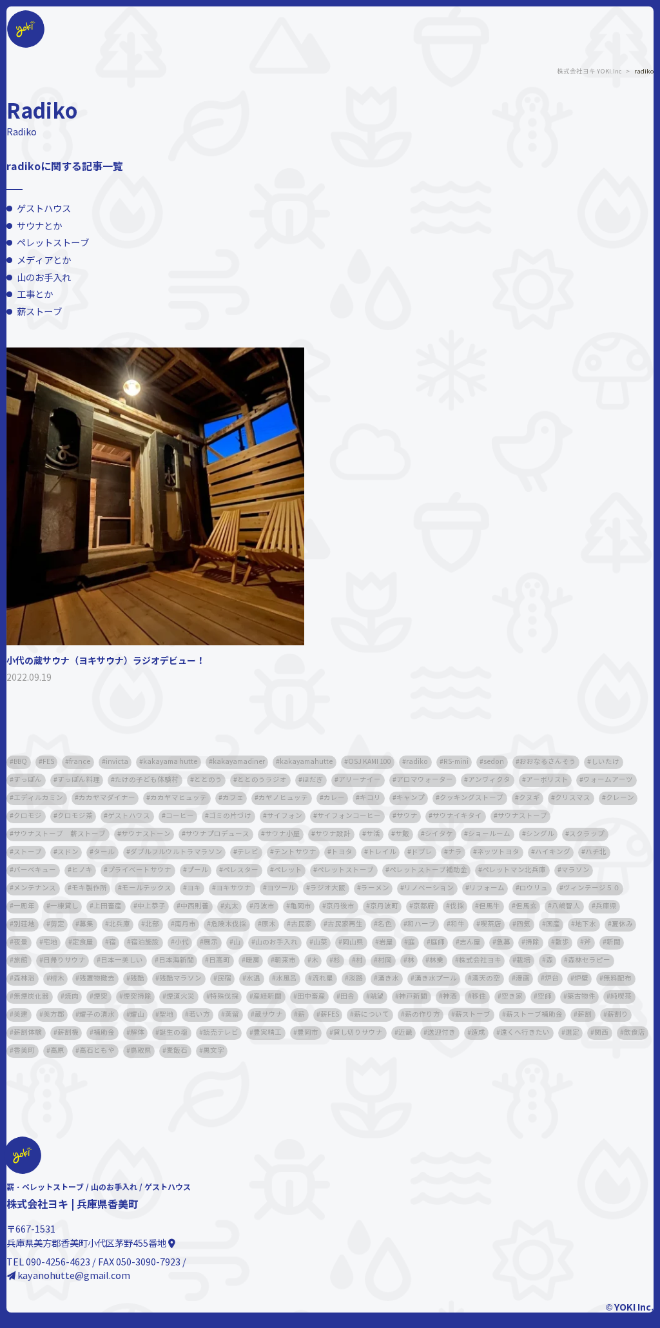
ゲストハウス (44, 209)
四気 (523, 924)
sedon (493, 761)
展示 (211, 942)
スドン (68, 852)
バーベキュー (35, 870)
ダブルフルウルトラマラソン (176, 852)
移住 (479, 996)
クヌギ (529, 798)
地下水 (585, 924)
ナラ (455, 852)
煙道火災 (180, 996)
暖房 (253, 960)
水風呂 (286, 978)
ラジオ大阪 (327, 888)
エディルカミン (38, 798)
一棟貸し (64, 906)
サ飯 (402, 834)
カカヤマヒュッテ (178, 798)
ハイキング (552, 852)
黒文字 (213, 1050)
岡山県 (353, 942)
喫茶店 (490, 924)
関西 (601, 1032)
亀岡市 (300, 906)
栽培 (523, 960)
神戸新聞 (413, 996)
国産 (553, 924)
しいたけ (605, 761)
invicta (117, 761)
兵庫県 (606, 906)
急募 (503, 942)
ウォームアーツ (608, 780)
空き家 (512, 996)
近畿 (405, 1032)
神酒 (450, 996)
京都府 (423, 906)
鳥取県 (140, 1050)
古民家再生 (345, 924)
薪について (371, 1014)
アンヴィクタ (489, 780)
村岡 (385, 960)
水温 (253, 978)
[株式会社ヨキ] (25, 11)
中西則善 (194, 906)
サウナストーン (146, 834)
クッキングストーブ (471, 798)
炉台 (552, 978)
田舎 (347, 996)
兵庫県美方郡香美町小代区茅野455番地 (87, 1243)
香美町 (24, 1050)
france (79, 761)
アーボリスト (547, 780)
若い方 (199, 1014)
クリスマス (572, 798)
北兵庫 (119, 924)
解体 (137, 1032)
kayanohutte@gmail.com (72, 1276)
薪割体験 (28, 1032)
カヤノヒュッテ (283, 798)
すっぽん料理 (78, 780)
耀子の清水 (97, 1014)
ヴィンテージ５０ (591, 888)
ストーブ (28, 852)
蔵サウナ (269, 1014)
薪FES (329, 1014)
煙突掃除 (137, 996)
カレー (334, 798)
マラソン (575, 870)
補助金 (104, 1032)
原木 (269, 924)
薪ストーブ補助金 (534, 1014)
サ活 (373, 834)
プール (197, 870)
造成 (478, 1032)
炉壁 (581, 978)
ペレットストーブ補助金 (428, 870)
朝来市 (285, 960)
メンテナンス (35, 888)
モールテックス (146, 888)
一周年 (24, 906)
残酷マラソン (180, 978)
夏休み (622, 924)
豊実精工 (267, 1032)
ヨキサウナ (233, 888)
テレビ (247, 852)
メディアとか (44, 260)
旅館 (21, 960)
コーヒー (180, 816)
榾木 (57, 978)
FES (48, 761)
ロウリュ (533, 888)
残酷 (137, 978)
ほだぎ (313, 780)
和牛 (458, 924)
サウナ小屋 (282, 834)
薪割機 (68, 1032)
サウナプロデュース (217, 834)
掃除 (532, 942)
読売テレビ (220, 1032)
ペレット (288, 870)
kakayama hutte (170, 761)
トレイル (382, 852)
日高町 (219, 960)
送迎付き (441, 1032)
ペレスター (240, 870)
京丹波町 (384, 906)
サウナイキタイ (457, 816)
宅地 (50, 942)
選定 (572, 1032)
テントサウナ (295, 852)
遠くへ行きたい (525, 1032)
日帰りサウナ (64, 960)
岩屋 (386, 942)
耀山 (137, 1014)
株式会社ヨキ (480, 960)
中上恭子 (151, 906)
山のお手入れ (44, 278)
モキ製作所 (89, 888)
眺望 (377, 996)
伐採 (457, 906)
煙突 (100, 996)
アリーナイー (359, 780)
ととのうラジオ (262, 780)
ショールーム (489, 834)
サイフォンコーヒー (349, 816)
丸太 (231, 906)
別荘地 (24, 924)
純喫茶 (621, 996)
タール (104, 852)
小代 (182, 942)
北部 (152, 924)
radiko (417, 761)
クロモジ (28, 816)
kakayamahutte (306, 761)
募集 (86, 924)
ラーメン (375, 888)
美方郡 (53, 1014)
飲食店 (634, 1032)
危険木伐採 (228, 924)
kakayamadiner (239, 761)
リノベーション (429, 888)
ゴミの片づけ (230, 816)
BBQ (20, 761)
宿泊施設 (145, 942)
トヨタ (342, 852)
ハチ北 (596, 852)
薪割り (617, 1014)
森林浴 (24, 978)
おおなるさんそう (547, 761)
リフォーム (487, 888)
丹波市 (264, 906)
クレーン (620, 798)
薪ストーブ (39, 312)
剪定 (57, 924)
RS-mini (456, 761)
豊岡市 (307, 1032)
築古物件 (581, 996)
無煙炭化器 (31, 996)
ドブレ (421, 852)
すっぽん (28, 780)
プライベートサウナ (139, 870)
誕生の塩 (173, 1032)
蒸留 (232, 1014)
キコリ (370, 798)
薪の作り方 (422, 1014)
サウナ (407, 816)
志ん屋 (470, 942)
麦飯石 (177, 1050)
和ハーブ (421, 924)
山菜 (320, 942)
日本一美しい (122, 960)
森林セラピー (589, 960)
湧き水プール (435, 978)
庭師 (438, 942)
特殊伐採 (224, 996)
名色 (385, 924)
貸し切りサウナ (358, 1032)
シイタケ (439, 834)
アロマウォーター (424, 780)
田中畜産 (311, 996)
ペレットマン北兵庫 (514, 870)
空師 (545, 996)
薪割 (585, 1014)
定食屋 (82, 942)
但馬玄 (526, 906)
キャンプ (410, 798)
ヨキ (194, 888)
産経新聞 (267, 996)
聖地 (166, 1014)
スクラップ (587, 834)
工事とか (35, 294)
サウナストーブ (522, 816)
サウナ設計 (333, 834)
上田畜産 (107, 906)
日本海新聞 (176, 960)
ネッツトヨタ (498, 852)
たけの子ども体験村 (147, 780)
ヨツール (281, 888)
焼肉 (71, 996)
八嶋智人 (566, 906)
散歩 (562, 942)
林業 (436, 960)
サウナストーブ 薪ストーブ (60, 834)
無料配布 (617, 978)
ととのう (208, 780)
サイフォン (284, 816)
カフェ (233, 798)
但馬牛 (489, 906)
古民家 (301, 924)
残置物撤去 (97, 978)
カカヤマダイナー (107, 798)
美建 (21, 1014)
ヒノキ (82, 870)
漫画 (523, 978)
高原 (57, 1050)
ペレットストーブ (53, 243)
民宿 (224, 978)
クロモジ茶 (75, 816)
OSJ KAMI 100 (369, 761)
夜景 (21, 942)
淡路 (356, 978)
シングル (540, 834)
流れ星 (322, 978)
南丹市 (185, 924)
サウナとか (39, 226)
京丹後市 (340, 906)
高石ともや (97, 1050)
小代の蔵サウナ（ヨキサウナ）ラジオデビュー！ (105, 661)
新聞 (614, 942)
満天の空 (486, 978)
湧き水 (388, 978)
